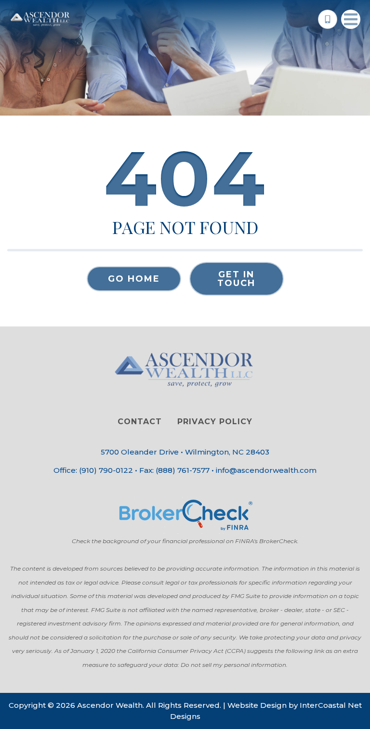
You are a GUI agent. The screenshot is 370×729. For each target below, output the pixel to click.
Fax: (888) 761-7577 (174, 470)
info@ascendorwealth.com (266, 470)
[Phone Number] (327, 19)
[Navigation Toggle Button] (350, 19)
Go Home (134, 278)
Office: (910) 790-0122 (93, 470)
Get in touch (236, 278)
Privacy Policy (214, 421)
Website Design (257, 705)
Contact (140, 421)
